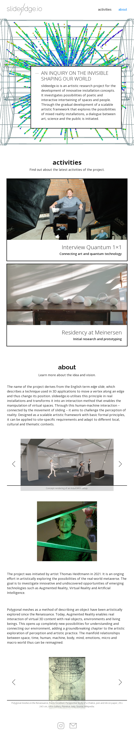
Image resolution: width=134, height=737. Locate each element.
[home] (24, 9)
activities (104, 9)
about (122, 9)
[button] (14, 465)
